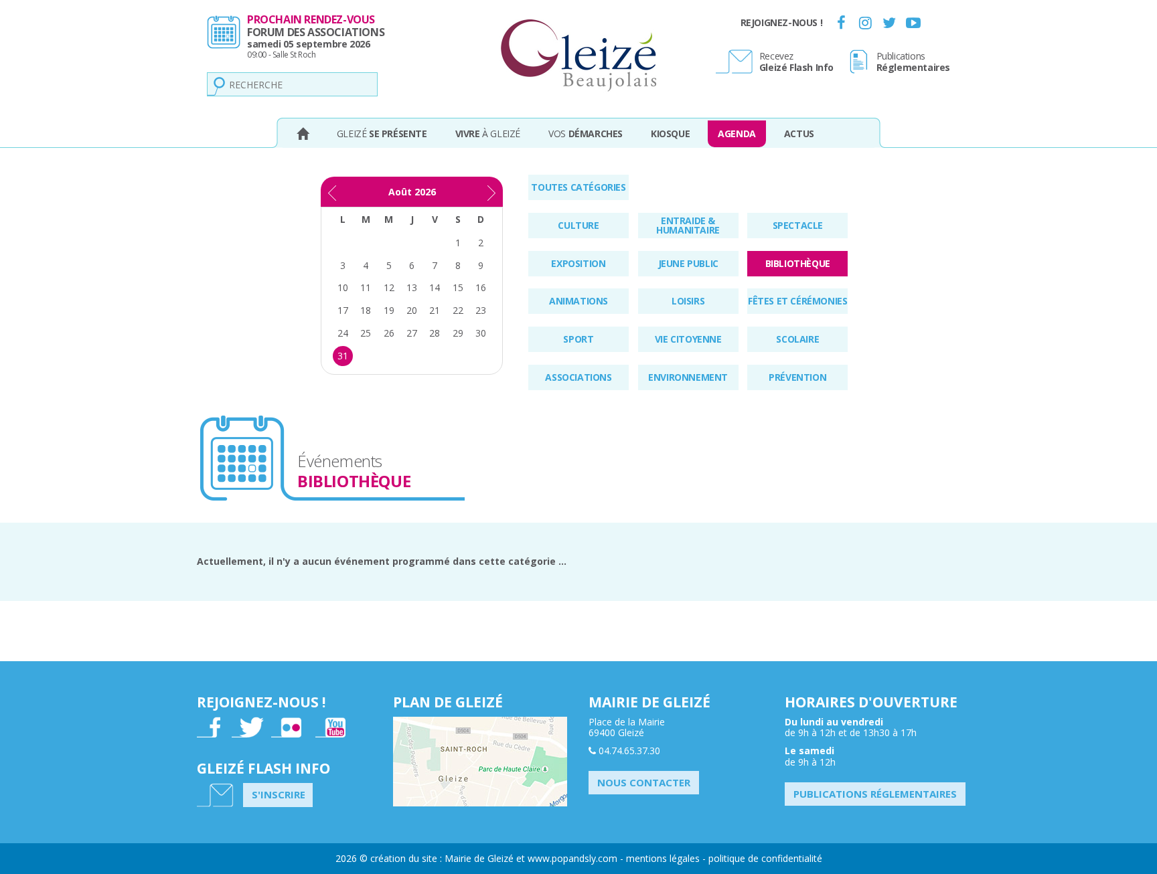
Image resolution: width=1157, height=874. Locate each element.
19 (389, 310)
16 (480, 287)
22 (458, 310)
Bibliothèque (797, 263)
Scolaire (797, 339)
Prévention (797, 377)
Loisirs (688, 300)
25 (365, 333)
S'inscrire (278, 794)
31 (342, 355)
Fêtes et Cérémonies (797, 300)
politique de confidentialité (765, 858)
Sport (578, 339)
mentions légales (663, 858)
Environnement (688, 377)
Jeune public (688, 263)
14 (434, 287)
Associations (578, 377)
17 (342, 310)
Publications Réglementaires (875, 793)
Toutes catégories (578, 187)
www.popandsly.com (572, 858)
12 (389, 287)
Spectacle (798, 225)
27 (411, 333)
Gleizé (382, 133)
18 (365, 310)
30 (480, 333)
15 (458, 287)
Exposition (578, 263)
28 (434, 333)
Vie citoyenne (688, 339)
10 (342, 287)
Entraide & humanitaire (688, 225)
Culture (578, 225)
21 (434, 310)
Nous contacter (643, 782)
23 (480, 310)
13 (411, 287)
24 (342, 333)
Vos (585, 133)
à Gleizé (487, 133)
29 (458, 333)
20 (411, 310)
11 (365, 287)
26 (389, 333)
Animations (578, 300)
